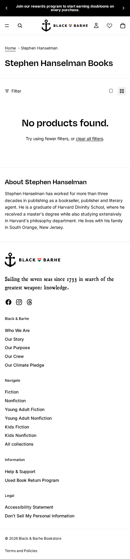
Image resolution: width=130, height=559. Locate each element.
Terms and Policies (21, 550)
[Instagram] (19, 302)
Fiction (11, 391)
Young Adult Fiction (24, 409)
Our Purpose (17, 347)
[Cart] (122, 25)
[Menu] (7, 26)
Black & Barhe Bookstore (40, 538)
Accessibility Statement (29, 507)
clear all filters (89, 138)
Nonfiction (15, 400)
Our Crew (14, 356)
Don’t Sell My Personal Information (39, 515)
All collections (19, 444)
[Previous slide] (6, 8)
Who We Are (17, 330)
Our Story (14, 339)
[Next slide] (123, 8)
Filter (16, 90)
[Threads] (29, 302)
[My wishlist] (109, 25)
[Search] (20, 25)
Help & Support (20, 471)
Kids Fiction (17, 426)
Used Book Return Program (32, 480)
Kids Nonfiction (20, 435)
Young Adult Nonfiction (28, 418)
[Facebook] (8, 302)
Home (10, 48)
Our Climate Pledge (24, 365)
